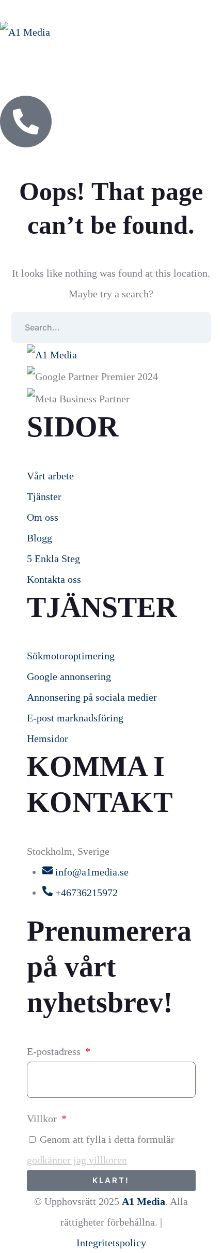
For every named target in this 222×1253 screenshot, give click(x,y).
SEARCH (196, 327)
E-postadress (55, 1051)
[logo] (25, 31)
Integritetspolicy (111, 1242)
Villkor (43, 1118)
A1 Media (143, 1201)
